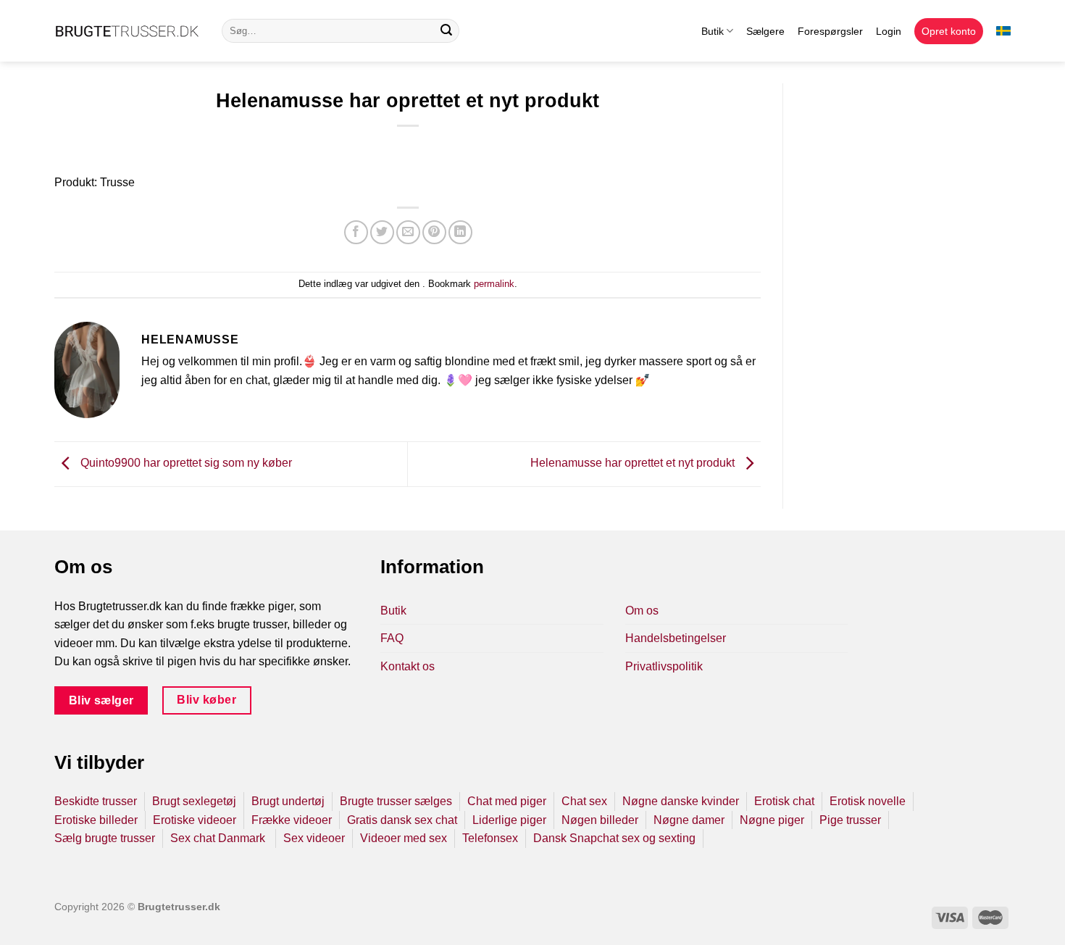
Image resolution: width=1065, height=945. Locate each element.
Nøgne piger (772, 820)
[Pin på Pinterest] (434, 232)
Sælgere (765, 31)
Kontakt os (407, 666)
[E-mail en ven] (408, 232)
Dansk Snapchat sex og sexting (614, 838)
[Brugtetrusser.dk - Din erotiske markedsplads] (127, 31)
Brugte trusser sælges (396, 801)
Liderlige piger (509, 820)
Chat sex (584, 801)
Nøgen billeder (599, 820)
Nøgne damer (688, 820)
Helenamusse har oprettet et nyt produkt (634, 463)
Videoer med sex (403, 838)
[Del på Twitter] (382, 232)
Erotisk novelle (868, 801)
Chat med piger (506, 801)
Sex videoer (314, 838)
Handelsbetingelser (675, 638)
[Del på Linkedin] (460, 232)
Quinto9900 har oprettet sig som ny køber (185, 463)
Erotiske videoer (194, 820)
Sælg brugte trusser (104, 838)
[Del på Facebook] (356, 232)
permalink (494, 283)
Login (888, 31)
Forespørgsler (830, 31)
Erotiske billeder (96, 820)
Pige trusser (850, 820)
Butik (712, 31)
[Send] (446, 31)
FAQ (392, 638)
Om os (642, 610)
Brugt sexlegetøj (194, 801)
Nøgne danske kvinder (680, 801)
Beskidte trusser (95, 801)
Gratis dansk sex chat (402, 820)
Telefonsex (490, 838)
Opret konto (949, 31)
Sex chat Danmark (219, 838)
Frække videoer (291, 820)
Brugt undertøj (288, 801)
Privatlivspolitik (664, 666)
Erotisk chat (784, 801)
